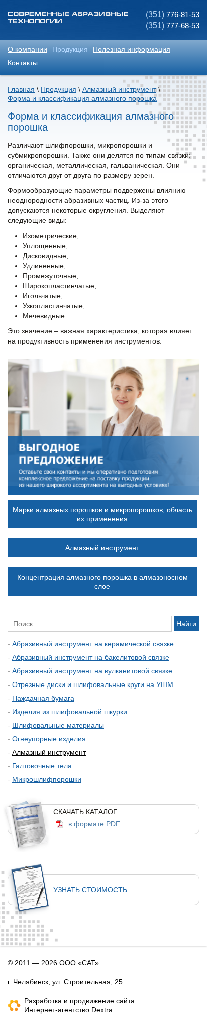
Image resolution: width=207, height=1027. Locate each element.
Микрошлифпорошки (46, 779)
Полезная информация (131, 49)
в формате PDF (94, 824)
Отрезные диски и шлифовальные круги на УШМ (92, 684)
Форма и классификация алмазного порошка (82, 98)
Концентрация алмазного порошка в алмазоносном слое (102, 581)
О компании (27, 49)
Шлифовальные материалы (58, 725)
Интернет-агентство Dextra (68, 1010)
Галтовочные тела (42, 766)
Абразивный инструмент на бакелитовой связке (90, 657)
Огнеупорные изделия (49, 739)
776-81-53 (172, 14)
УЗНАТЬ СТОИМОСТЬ (90, 890)
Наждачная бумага (43, 698)
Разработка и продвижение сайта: (80, 1001)
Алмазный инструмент (119, 89)
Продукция (70, 49)
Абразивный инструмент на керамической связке (93, 644)
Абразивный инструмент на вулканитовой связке (92, 671)
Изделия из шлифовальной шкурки (69, 712)
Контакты (23, 63)
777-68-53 (172, 25)
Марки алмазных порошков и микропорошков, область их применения (102, 514)
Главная (21, 89)
